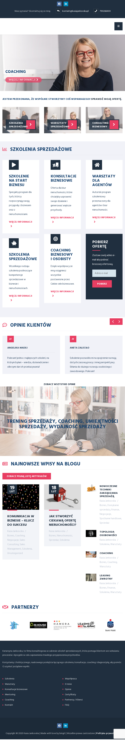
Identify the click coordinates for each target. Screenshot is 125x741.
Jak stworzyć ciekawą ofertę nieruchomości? (62, 520)
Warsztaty (115, 544)
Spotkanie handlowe (110, 518)
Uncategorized (15, 553)
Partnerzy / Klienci (74, 700)
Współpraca (71, 679)
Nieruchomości (64, 536)
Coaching (20, 536)
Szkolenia (27, 549)
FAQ (67, 705)
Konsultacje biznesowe (16, 689)
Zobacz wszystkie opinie (60, 384)
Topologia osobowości (108, 533)
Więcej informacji (22, 79)
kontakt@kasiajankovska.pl (75, 11)
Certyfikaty (70, 694)
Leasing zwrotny (106, 577)
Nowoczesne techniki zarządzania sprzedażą (109, 491)
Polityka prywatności (107, 733)
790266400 (105, 11)
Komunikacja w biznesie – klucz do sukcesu (20, 520)
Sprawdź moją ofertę (106, 99)
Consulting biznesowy (100, 124)
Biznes (10, 536)
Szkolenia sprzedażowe (18, 124)
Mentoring (10, 694)
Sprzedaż (54, 540)
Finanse (115, 510)
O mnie (68, 684)
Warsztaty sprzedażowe (60, 124)
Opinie (68, 689)
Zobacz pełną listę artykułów (27, 476)
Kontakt (9, 705)
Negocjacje (13, 540)
